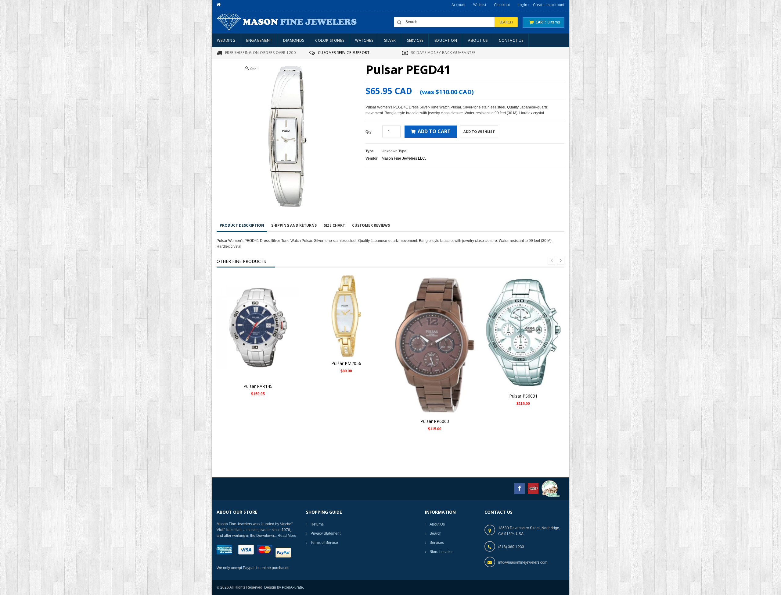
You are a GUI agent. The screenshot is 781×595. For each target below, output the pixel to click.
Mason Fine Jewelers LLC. (404, 158)
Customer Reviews (371, 225)
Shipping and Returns (294, 225)
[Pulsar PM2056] (346, 316)
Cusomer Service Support (344, 52)
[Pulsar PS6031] (523, 332)
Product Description (242, 225)
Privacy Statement (325, 533)
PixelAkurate (292, 587)
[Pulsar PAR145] (258, 327)
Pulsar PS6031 (523, 396)
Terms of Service (324, 542)
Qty (368, 132)
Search (435, 533)
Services (437, 542)
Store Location (442, 552)
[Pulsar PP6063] (435, 345)
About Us (437, 524)
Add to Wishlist (479, 131)
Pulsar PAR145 (257, 386)
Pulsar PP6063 (434, 421)
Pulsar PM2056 (346, 363)
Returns (317, 524)
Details (259, 318)
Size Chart (334, 225)
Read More (287, 535)
